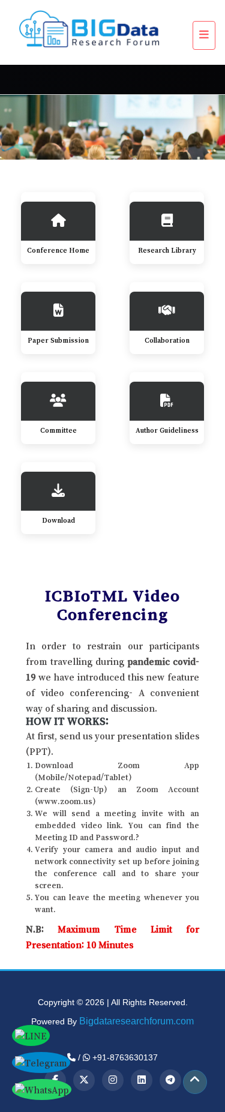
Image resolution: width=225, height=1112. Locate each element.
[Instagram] (113, 1080)
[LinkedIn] (141, 1080)
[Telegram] (170, 1080)
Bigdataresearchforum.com (136, 1021)
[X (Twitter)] (84, 1080)
